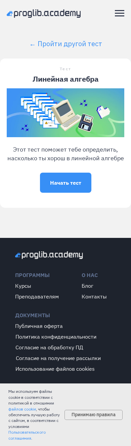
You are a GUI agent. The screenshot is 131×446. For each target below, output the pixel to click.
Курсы (23, 285)
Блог (87, 285)
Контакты (94, 296)
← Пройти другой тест (65, 43)
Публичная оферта (39, 326)
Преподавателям (37, 296)
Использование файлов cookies (55, 368)
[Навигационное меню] (119, 13)
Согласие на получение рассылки (58, 358)
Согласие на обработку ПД (49, 347)
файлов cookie (22, 409)
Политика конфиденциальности (55, 336)
